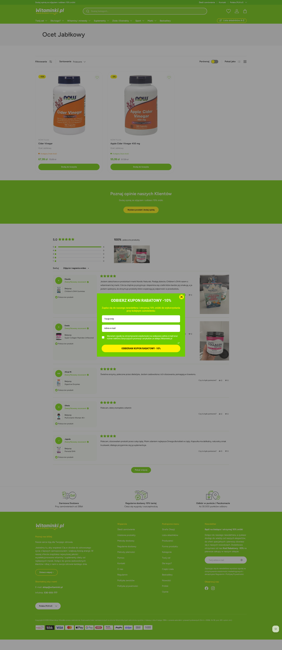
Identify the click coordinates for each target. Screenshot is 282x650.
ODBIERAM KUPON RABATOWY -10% (141, 348)
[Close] (181, 296)
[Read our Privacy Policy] (178, 343)
